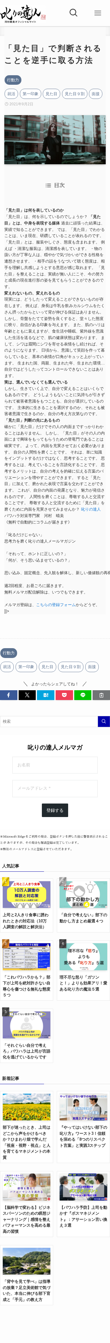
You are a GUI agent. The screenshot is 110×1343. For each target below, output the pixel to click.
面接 (96, 93)
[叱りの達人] (23, 14)
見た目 (51, 93)
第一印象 (30, 93)
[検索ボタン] (73, 13)
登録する (55, 810)
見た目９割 (75, 93)
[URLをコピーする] (101, 695)
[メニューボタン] (98, 13)
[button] (8, 695)
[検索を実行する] (104, 721)
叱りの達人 (91, 509)
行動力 (13, 80)
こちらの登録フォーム (56, 604)
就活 (11, 93)
